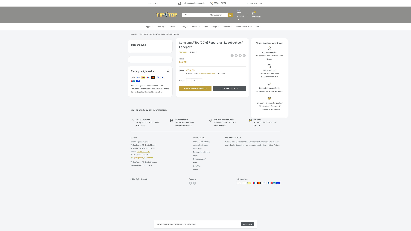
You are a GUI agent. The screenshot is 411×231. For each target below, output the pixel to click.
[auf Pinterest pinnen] (236, 55)
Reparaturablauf (199, 159)
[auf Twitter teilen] (240, 55)
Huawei (173, 27)
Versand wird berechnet (207, 74)
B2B (150, 3)
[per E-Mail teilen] (244, 55)
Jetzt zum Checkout (230, 89)
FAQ (155, 3)
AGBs (195, 155)
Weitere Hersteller (242, 27)
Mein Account (240, 14)
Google (214, 27)
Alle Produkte (143, 34)
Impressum (197, 149)
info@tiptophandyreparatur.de (193, 3)
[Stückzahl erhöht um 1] (200, 80)
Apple (148, 27)
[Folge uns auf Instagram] (194, 183)
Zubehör (226, 27)
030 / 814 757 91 (143, 151)
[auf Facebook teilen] (232, 55)
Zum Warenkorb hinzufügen (195, 89)
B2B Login (258, 3)
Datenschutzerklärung (201, 152)
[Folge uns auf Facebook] (190, 183)
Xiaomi (194, 27)
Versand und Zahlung (201, 142)
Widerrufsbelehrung (200, 145)
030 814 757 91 (220, 3)
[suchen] (230, 15)
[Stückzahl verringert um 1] (188, 80)
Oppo (206, 27)
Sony (184, 27)
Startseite (134, 34)
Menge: (182, 81)
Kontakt (250, 3)
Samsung (160, 27)
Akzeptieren (247, 224)
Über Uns (196, 166)
